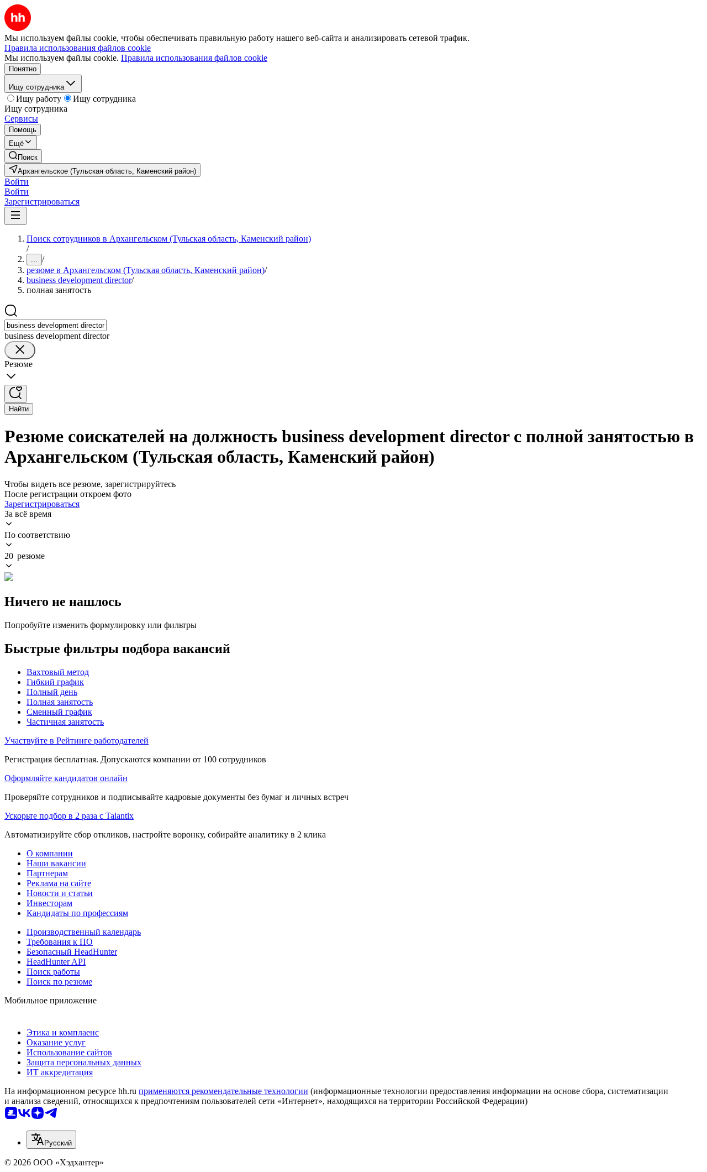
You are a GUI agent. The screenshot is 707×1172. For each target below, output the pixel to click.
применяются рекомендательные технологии (223, 1091)
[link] (23, 156)
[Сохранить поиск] (15, 394)
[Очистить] (19, 350)
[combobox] (55, 325)
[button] (16, 181)
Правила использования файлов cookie (194, 57)
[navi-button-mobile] (15, 216)
